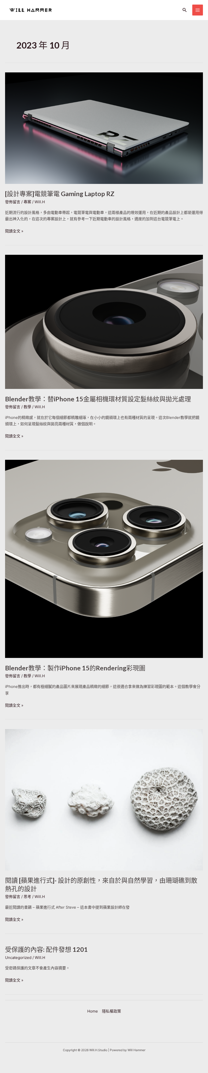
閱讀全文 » (14, 231)
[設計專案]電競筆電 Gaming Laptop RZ (59, 193)
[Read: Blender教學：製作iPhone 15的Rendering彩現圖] (104, 558)
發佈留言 (12, 201)
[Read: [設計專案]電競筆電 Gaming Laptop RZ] (104, 127)
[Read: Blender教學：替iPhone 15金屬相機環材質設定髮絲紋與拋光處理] (104, 321)
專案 (27, 201)
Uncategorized (18, 957)
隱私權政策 (111, 1011)
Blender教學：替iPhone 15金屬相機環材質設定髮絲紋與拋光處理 (98, 399)
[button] (184, 10)
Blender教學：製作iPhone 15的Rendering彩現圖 (75, 668)
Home (92, 1011)
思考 (27, 896)
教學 (27, 406)
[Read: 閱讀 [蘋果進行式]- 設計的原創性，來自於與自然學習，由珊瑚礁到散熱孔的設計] (104, 799)
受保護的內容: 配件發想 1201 (46, 949)
